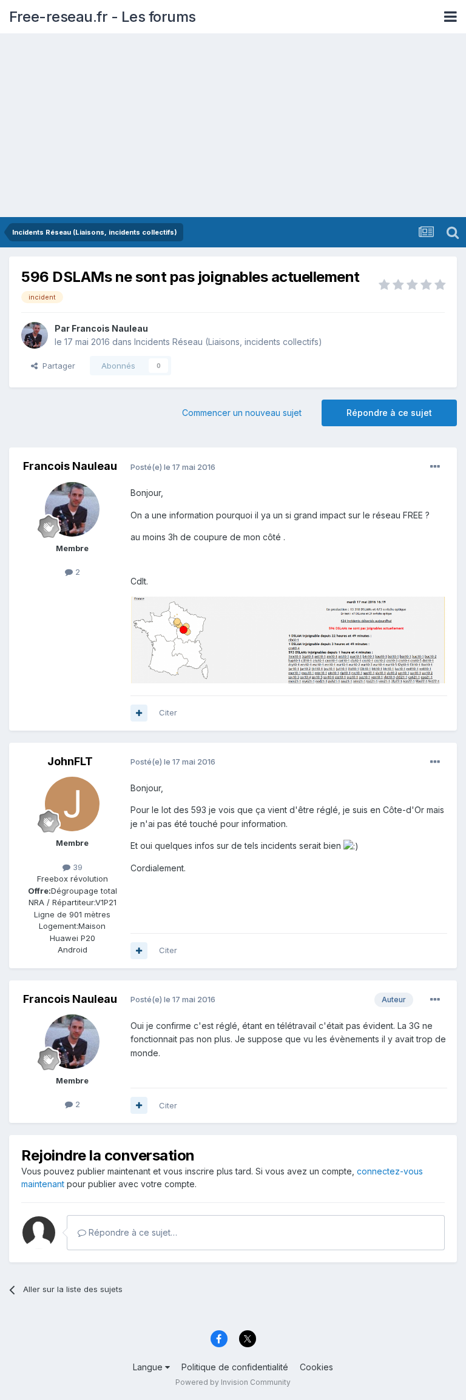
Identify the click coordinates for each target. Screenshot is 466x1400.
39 (76, 867)
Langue (149, 1367)
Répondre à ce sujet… (131, 1232)
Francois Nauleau (110, 328)
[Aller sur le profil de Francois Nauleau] (34, 335)
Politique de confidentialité (234, 1367)
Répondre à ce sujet (389, 412)
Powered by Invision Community (233, 1382)
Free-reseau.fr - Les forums (102, 16)
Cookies (316, 1367)
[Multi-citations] (138, 713)
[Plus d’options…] (435, 467)
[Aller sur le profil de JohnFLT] (72, 804)
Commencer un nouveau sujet (242, 412)
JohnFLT (70, 761)
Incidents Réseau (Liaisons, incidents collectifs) (228, 342)
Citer (168, 712)
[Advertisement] (233, 126)
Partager (56, 365)
